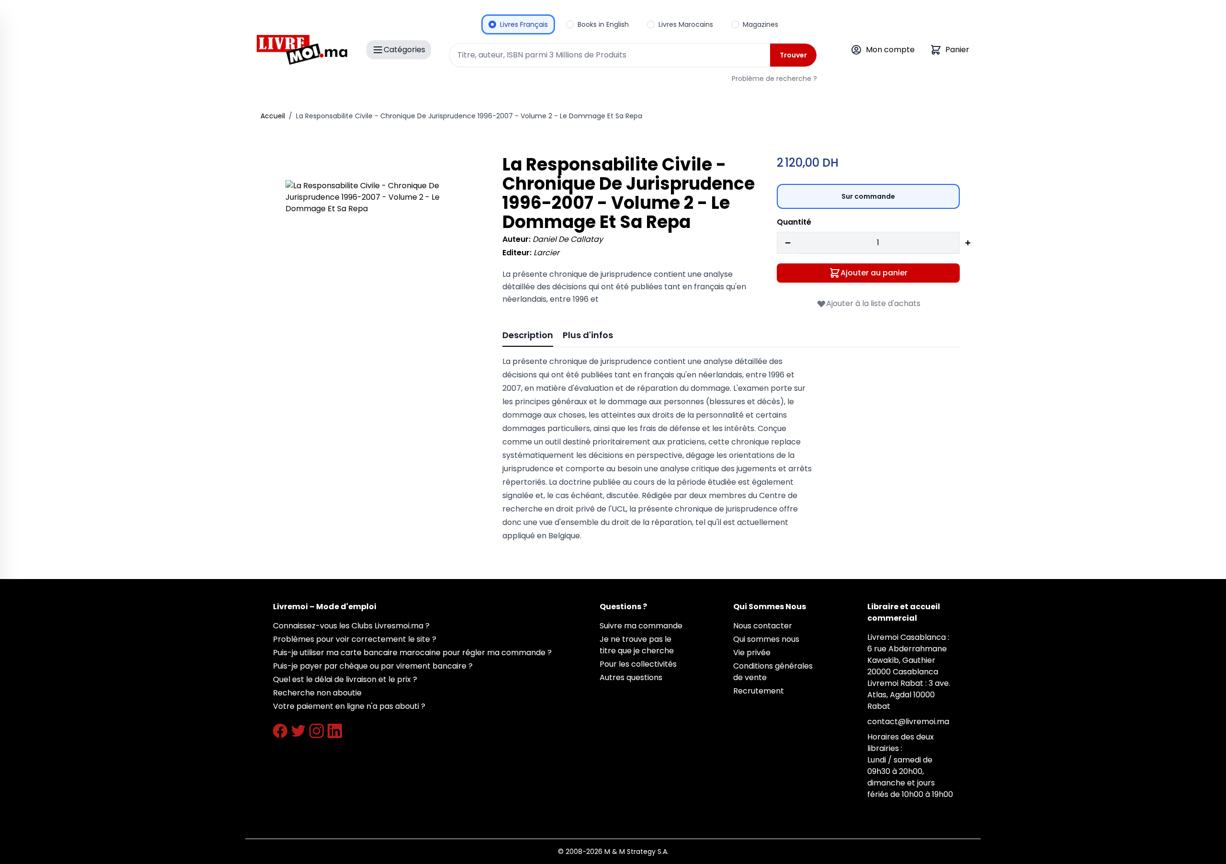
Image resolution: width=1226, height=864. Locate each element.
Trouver (793, 55)
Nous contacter (762, 625)
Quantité (794, 221)
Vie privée (752, 652)
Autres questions (631, 677)
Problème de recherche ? (774, 78)
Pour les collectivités (638, 664)
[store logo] (302, 50)
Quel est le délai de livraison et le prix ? (345, 679)
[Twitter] (298, 731)
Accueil (273, 116)
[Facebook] (280, 731)
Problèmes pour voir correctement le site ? (354, 639)
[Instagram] (316, 731)
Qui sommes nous (766, 639)
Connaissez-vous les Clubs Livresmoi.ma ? (351, 625)
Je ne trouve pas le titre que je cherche (637, 645)
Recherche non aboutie (317, 692)
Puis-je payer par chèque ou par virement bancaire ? (373, 665)
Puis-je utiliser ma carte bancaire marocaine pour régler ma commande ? (412, 652)
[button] (380, 275)
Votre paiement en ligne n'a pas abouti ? (349, 706)
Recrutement (758, 690)
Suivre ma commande (641, 625)
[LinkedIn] (335, 731)
